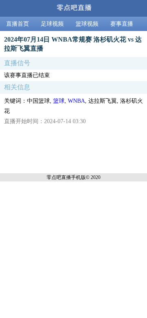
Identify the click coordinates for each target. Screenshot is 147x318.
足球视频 (52, 24)
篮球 (59, 101)
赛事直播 (121, 24)
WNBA (76, 101)
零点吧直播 (59, 177)
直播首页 (17, 24)
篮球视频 (87, 24)
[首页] (73, 8)
